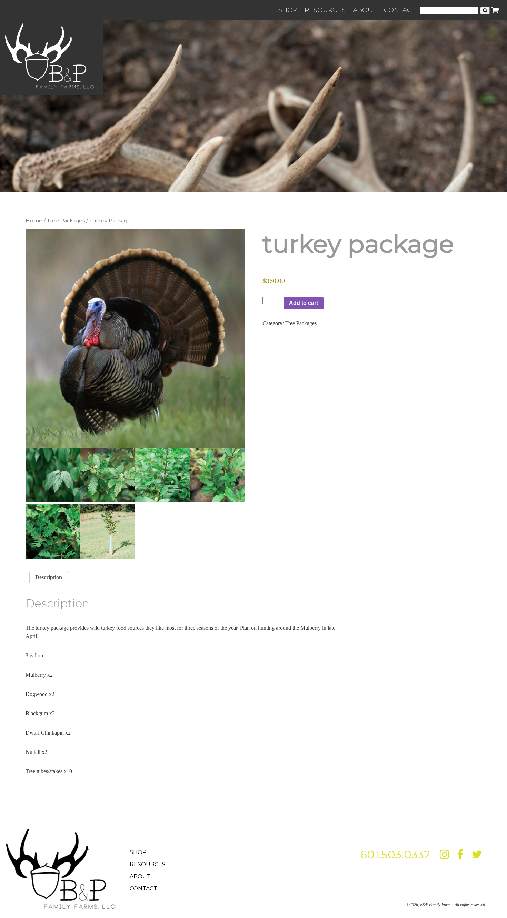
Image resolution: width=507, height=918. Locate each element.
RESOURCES (325, 10)
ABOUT (365, 10)
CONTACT (400, 10)
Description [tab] (48, 577)
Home (34, 221)
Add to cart (303, 303)
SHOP (287, 10)
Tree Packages (66, 221)
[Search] (485, 10)
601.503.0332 (395, 854)
